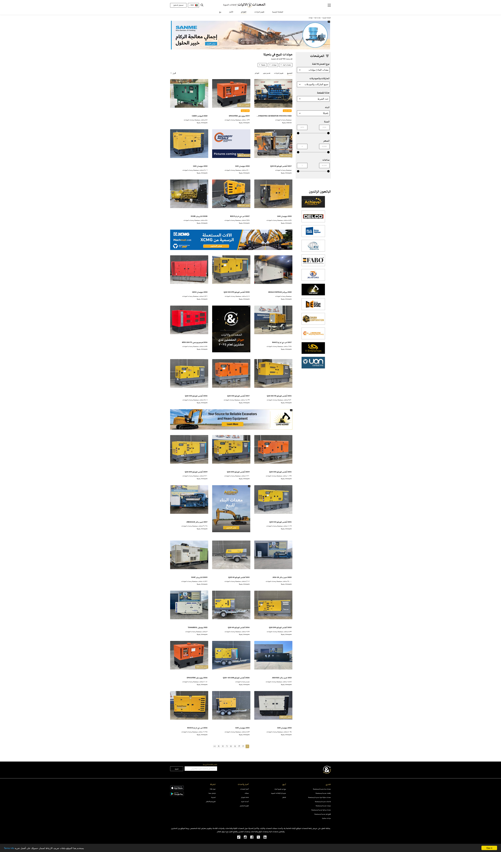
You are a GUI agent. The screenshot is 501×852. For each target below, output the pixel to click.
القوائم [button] (257, 73)
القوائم (243, 12)
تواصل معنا (212, 793)
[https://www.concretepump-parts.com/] (313, 203)
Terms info (9, 848)
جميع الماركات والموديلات (316, 84)
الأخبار (231, 12)
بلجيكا (325, 113)
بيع (220, 12)
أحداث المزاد (245, 801)
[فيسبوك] (250, 837)
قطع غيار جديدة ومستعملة (322, 814)
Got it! (489, 848)
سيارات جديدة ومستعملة (323, 806)
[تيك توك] (237, 837)
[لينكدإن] (263, 837)
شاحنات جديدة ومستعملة (323, 801)
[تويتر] (256, 837)
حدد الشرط (323, 99)
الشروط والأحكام (211, 801)
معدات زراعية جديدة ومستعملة (321, 810)
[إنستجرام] (243, 837)
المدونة (213, 797)
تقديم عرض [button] (266, 73)
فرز (174, 73)
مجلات (247, 793)
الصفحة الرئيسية (277, 12)
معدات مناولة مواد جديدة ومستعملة (319, 797)
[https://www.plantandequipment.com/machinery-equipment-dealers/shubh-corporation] (313, 320)
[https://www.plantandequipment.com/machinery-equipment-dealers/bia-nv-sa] (313, 232)
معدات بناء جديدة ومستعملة (322, 789)
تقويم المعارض (244, 806)
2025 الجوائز (245, 797)
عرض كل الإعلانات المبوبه (278, 793)
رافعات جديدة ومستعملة (323, 793)
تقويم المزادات (259, 12)
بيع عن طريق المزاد (280, 789)
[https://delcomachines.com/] (313, 218)
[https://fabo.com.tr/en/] (313, 261)
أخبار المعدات (244, 789)
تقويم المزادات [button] (278, 73)
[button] (329, 5)
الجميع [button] (289, 73)
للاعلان (284, 797)
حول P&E (213, 789)
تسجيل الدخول (178, 5)
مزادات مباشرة (326, 818)
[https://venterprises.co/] (313, 349)
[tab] (289, 73)
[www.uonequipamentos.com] (313, 364)
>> (215, 746)
